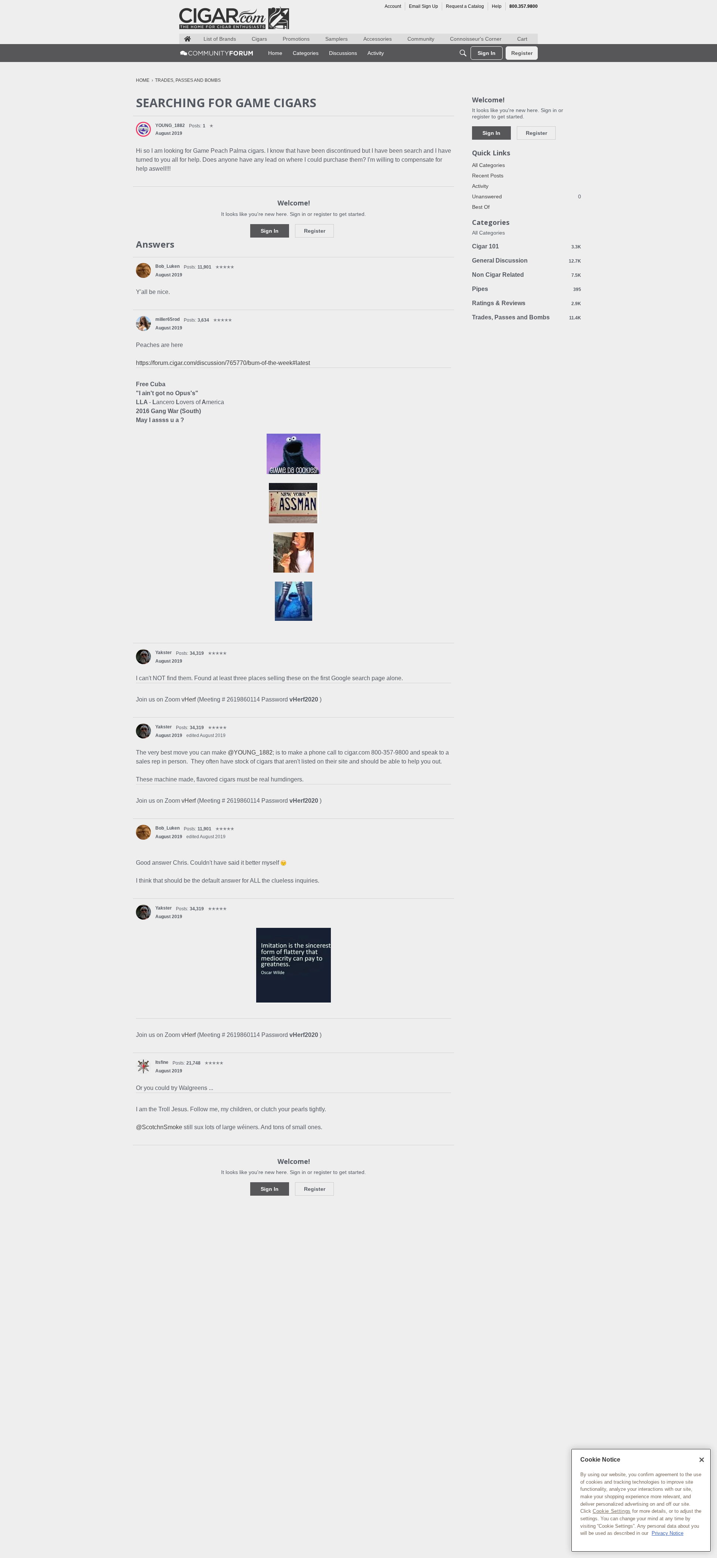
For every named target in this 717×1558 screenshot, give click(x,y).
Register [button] (314, 231)
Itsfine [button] (161, 1062)
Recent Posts (487, 176)
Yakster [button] (163, 652)
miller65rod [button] (167, 319)
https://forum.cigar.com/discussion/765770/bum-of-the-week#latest (223, 363)
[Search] (463, 53)
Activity (480, 186)
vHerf (189, 699)
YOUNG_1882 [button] (170, 125)
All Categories (488, 165)
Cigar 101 (526, 246)
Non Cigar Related (526, 275)
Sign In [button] (270, 231)
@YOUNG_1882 (250, 752)
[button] (143, 129)
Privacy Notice (667, 1533)
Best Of (481, 207)
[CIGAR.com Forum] (216, 53)
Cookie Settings (612, 1511)
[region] (641, 1500)
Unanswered (526, 196)
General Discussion (526, 260)
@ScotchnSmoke (159, 1127)
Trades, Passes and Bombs (526, 317)
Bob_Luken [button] (167, 266)
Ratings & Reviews (526, 303)
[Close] (701, 1460)
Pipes (526, 289)
